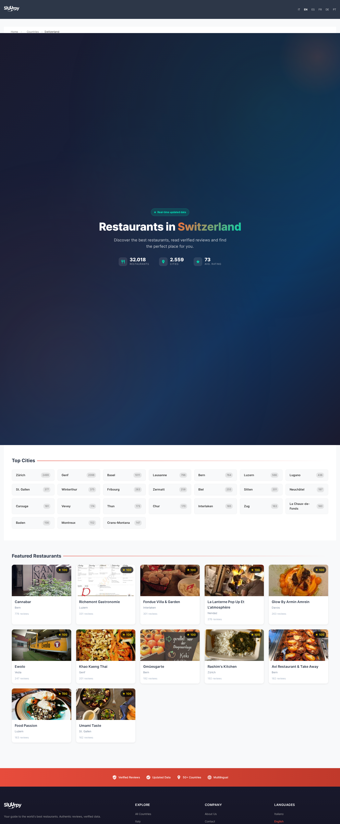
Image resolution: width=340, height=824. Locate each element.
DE (327, 9)
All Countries (143, 814)
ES (313, 9)
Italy (138, 821)
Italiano (279, 814)
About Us (211, 814)
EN (306, 9)
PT (334, 9)
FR (320, 9)
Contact (210, 821)
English (279, 821)
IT (299, 9)
